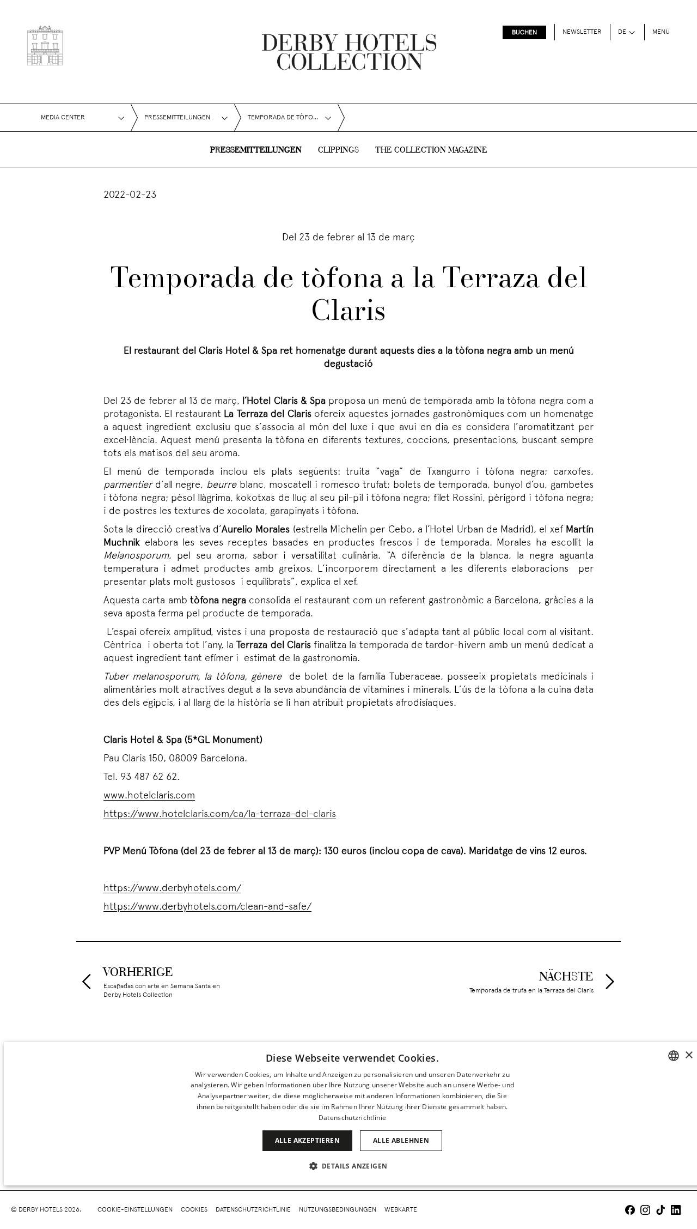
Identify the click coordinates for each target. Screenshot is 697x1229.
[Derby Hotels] (45, 45)
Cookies (194, 1210)
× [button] (688, 1055)
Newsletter (582, 32)
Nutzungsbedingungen (337, 1210)
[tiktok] (660, 1211)
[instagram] (645, 1211)
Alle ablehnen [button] (401, 1140)
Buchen (524, 32)
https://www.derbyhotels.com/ (172, 888)
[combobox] (673, 1055)
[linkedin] (676, 1211)
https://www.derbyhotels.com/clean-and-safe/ (207, 907)
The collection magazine (431, 150)
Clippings (338, 150)
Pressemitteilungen (256, 150)
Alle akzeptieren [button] (307, 1140)
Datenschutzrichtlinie (253, 1210)
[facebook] (630, 1211)
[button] (352, 1165)
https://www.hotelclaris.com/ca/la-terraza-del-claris (219, 814)
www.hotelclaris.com (149, 796)
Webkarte (400, 1210)
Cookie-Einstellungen (135, 1210)
